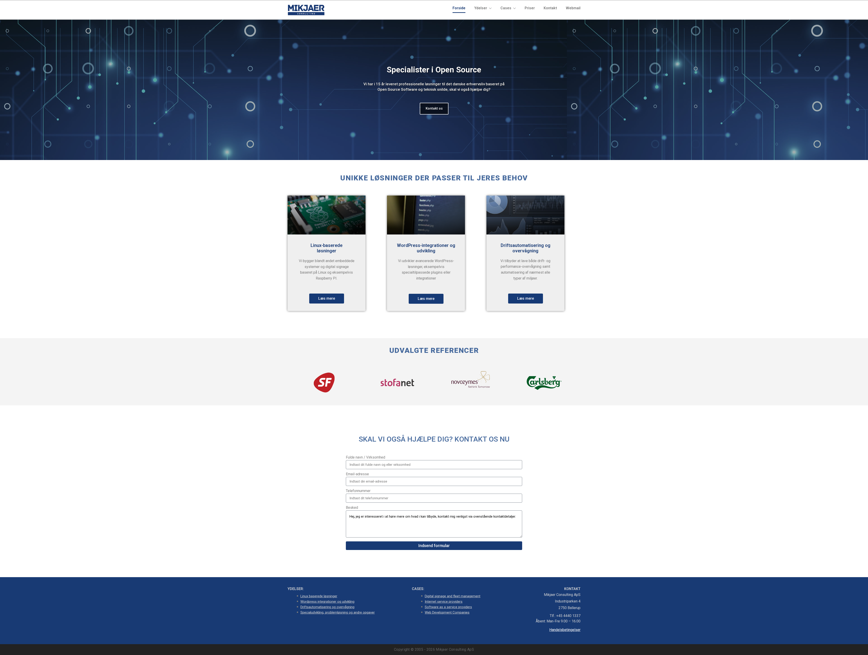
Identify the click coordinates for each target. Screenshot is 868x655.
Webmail (573, 8)
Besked (352, 507)
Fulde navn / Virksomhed (365, 457)
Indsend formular (434, 545)
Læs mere (326, 298)
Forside (459, 8)
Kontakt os (434, 108)
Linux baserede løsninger (318, 596)
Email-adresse (357, 474)
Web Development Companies (447, 612)
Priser (530, 8)
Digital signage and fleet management (452, 596)
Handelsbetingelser (564, 630)
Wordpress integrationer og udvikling (327, 602)
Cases (506, 8)
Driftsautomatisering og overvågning (327, 607)
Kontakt (550, 8)
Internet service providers (443, 602)
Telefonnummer (358, 491)
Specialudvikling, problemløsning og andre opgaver (337, 612)
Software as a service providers (448, 607)
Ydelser (481, 8)
